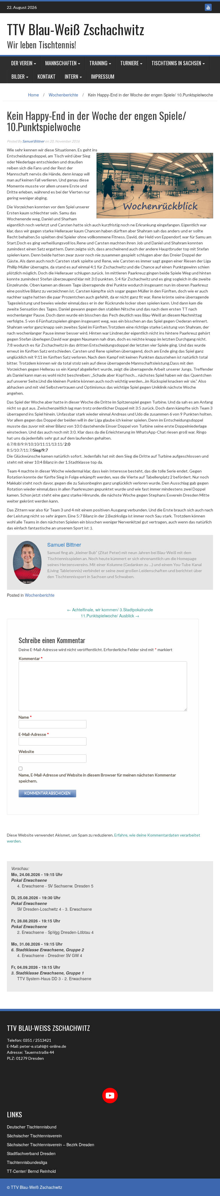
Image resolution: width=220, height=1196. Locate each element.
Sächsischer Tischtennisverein (34, 1135)
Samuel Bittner (33, 141)
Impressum (102, 76)
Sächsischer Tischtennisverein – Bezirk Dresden (50, 1144)
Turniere (129, 63)
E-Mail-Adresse (34, 734)
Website (26, 751)
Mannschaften (60, 63)
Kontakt (47, 76)
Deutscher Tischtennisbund (31, 1127)
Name (25, 717)
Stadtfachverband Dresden (31, 1153)
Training (98, 63)
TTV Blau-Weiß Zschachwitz (75, 29)
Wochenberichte (63, 95)
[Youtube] (208, 7)
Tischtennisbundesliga (27, 1162)
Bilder (18, 76)
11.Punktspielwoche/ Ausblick (110, 615)
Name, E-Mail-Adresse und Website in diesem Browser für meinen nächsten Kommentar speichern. (97, 777)
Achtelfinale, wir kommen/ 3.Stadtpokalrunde (110, 609)
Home (33, 95)
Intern (71, 76)
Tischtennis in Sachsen (176, 63)
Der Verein (21, 63)
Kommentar (31, 658)
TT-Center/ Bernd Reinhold (31, 1171)
